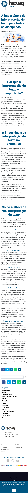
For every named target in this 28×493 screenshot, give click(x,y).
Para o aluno (4, 445)
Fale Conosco (18, 447)
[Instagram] (14, 461)
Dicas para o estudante (9, 397)
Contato (17, 445)
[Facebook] (9, 461)
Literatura (5, 413)
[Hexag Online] (12, 3)
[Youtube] (19, 461)
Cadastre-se (4, 447)
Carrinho (3, 451)
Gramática (5, 407)
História (4, 409)
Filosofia (5, 401)
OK (14, 490)
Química (4, 418)
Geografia (5, 405)
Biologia (4, 392)
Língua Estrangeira (8, 411)
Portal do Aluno (5, 449)
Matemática (6, 416)
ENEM (4, 399)
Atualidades (6, 390)
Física (4, 403)
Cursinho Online (7, 394)
